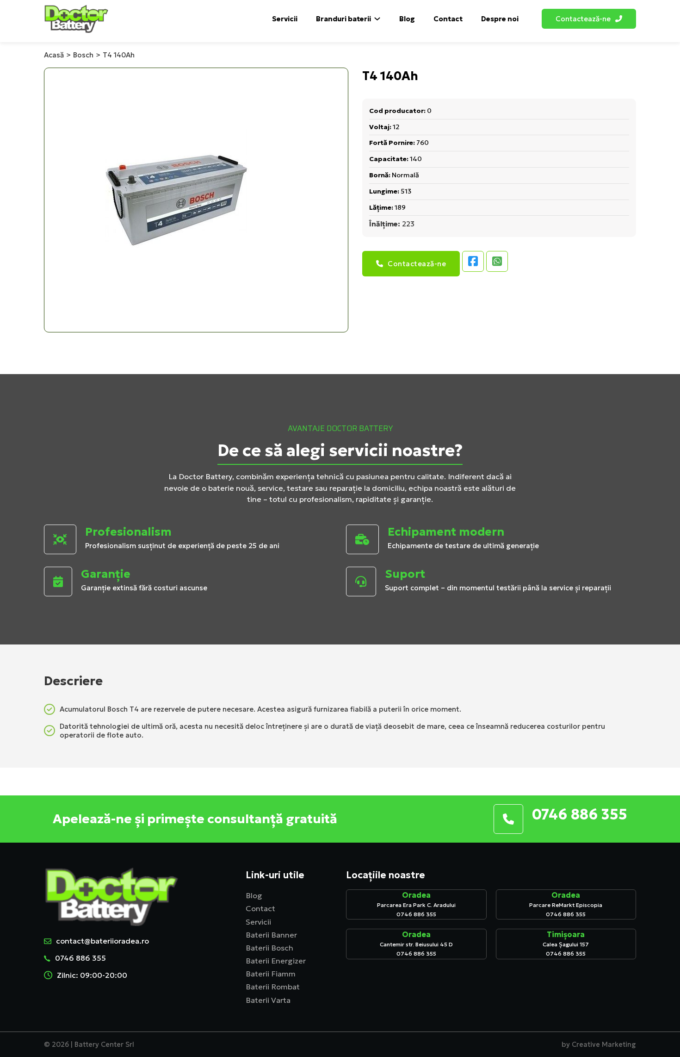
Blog (407, 18)
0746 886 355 (80, 958)
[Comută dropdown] (618, 18)
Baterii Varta (268, 1000)
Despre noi (500, 18)
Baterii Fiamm (271, 974)
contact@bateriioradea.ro (102, 940)
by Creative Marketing (599, 1044)
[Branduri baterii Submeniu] (377, 19)
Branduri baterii (343, 18)
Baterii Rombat (273, 987)
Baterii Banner (271, 935)
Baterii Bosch (269, 948)
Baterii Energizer (276, 961)
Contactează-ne (417, 263)
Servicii (284, 18)
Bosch (83, 54)
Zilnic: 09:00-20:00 (92, 975)
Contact (448, 18)
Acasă (54, 54)
